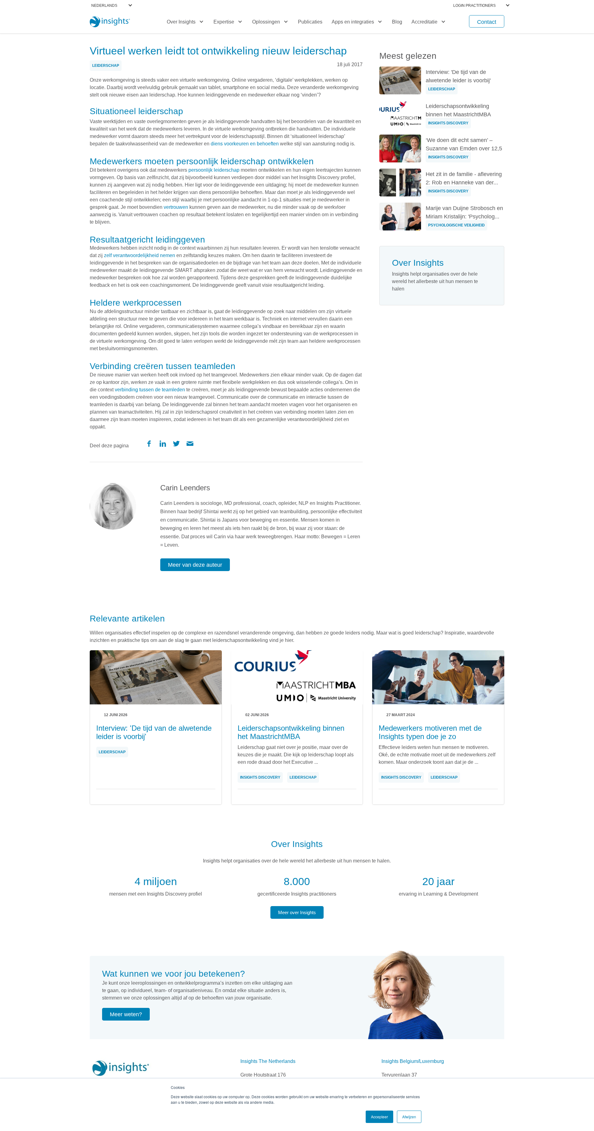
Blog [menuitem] (397, 21)
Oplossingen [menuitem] (266, 21)
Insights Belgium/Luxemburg (412, 1061)
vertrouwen (176, 207)
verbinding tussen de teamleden (150, 389)
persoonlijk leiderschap (213, 170)
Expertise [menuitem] (223, 21)
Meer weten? (126, 1014)
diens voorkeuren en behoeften (245, 143)
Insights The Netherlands (267, 1061)
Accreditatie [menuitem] (424, 21)
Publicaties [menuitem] (310, 21)
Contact (486, 22)
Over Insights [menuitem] (181, 21)
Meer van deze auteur (195, 565)
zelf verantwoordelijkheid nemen (139, 255)
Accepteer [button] (379, 1116)
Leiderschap (105, 65)
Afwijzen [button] (409, 1116)
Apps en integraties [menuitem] (353, 21)
